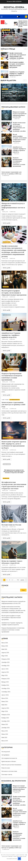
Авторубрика (5, 199)
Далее (22, 580)
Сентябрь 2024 (5, 692)
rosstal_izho (5, 44)
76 (18, 580)
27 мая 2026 (12, 381)
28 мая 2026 (13, 76)
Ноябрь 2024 (5, 685)
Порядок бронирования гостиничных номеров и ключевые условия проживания (19, 162)
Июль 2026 (4, 643)
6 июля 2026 (12, 44)
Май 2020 (4, 737)
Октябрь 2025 (5, 665)
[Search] (22, 16)
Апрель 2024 (5, 708)
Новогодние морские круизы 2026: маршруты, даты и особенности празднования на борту (13, 445)
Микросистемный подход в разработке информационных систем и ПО (20, 114)
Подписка (26, 17)
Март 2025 (4, 675)
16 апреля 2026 (12, 450)
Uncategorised (6, 478)
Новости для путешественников (11, 765)
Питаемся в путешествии (9, 771)
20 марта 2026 (12, 565)
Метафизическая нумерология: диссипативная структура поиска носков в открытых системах (13, 485)
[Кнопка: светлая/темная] (18, 16)
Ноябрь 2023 (5, 718)
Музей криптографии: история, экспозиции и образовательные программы (16, 64)
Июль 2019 (4, 741)
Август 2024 (5, 695)
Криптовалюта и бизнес (7, 329)
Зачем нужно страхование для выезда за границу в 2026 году (11, 173)
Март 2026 (4, 656)
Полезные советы (6, 30)
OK (19, 858)
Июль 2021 (4, 731)
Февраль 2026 (5, 659)
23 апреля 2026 (5, 175)
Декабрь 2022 (5, 727)
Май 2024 (4, 705)
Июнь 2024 (4, 701)
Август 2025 (5, 669)
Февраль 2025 (5, 678)
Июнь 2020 (4, 734)
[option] (14, 38)
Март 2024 (4, 711)
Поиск (4, 585)
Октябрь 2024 (5, 688)
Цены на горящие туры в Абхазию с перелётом (11, 562)
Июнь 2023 (4, 724)
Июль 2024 (4, 698)
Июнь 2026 (4, 646)
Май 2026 (4, 649)
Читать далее (6, 223)
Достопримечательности (8, 369)
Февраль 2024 (5, 714)
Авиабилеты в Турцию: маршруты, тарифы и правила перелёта (16, 73)
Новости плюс (5, 768)
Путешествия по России (11, 525)
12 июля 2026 (17, 118)
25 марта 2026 (12, 526)
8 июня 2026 (16, 143)
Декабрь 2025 (5, 662)
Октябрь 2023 (5, 721)
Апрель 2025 (5, 672)
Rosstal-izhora (14, 7)
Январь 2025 (5, 682)
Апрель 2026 (5, 652)
